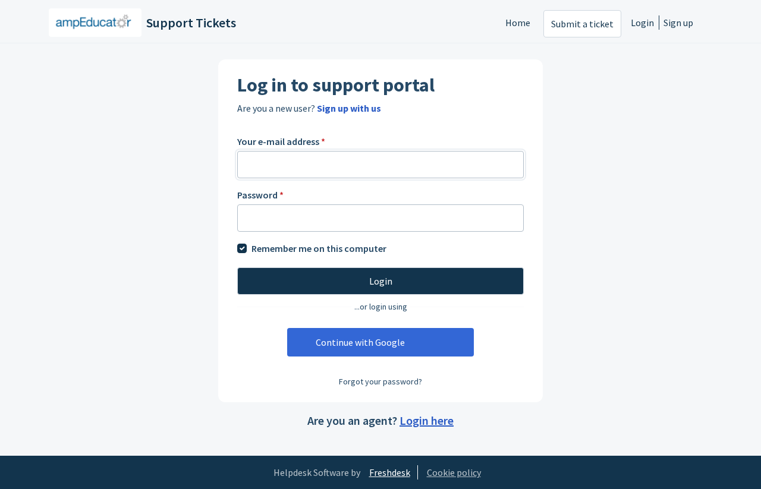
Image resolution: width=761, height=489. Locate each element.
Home (517, 23)
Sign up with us (349, 108)
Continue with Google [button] (360, 342)
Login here (427, 420)
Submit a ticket (582, 24)
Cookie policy (454, 472)
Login (642, 23)
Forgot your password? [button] (380, 381)
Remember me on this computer (318, 248)
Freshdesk (389, 472)
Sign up (678, 23)
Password (260, 195)
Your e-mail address (281, 141)
